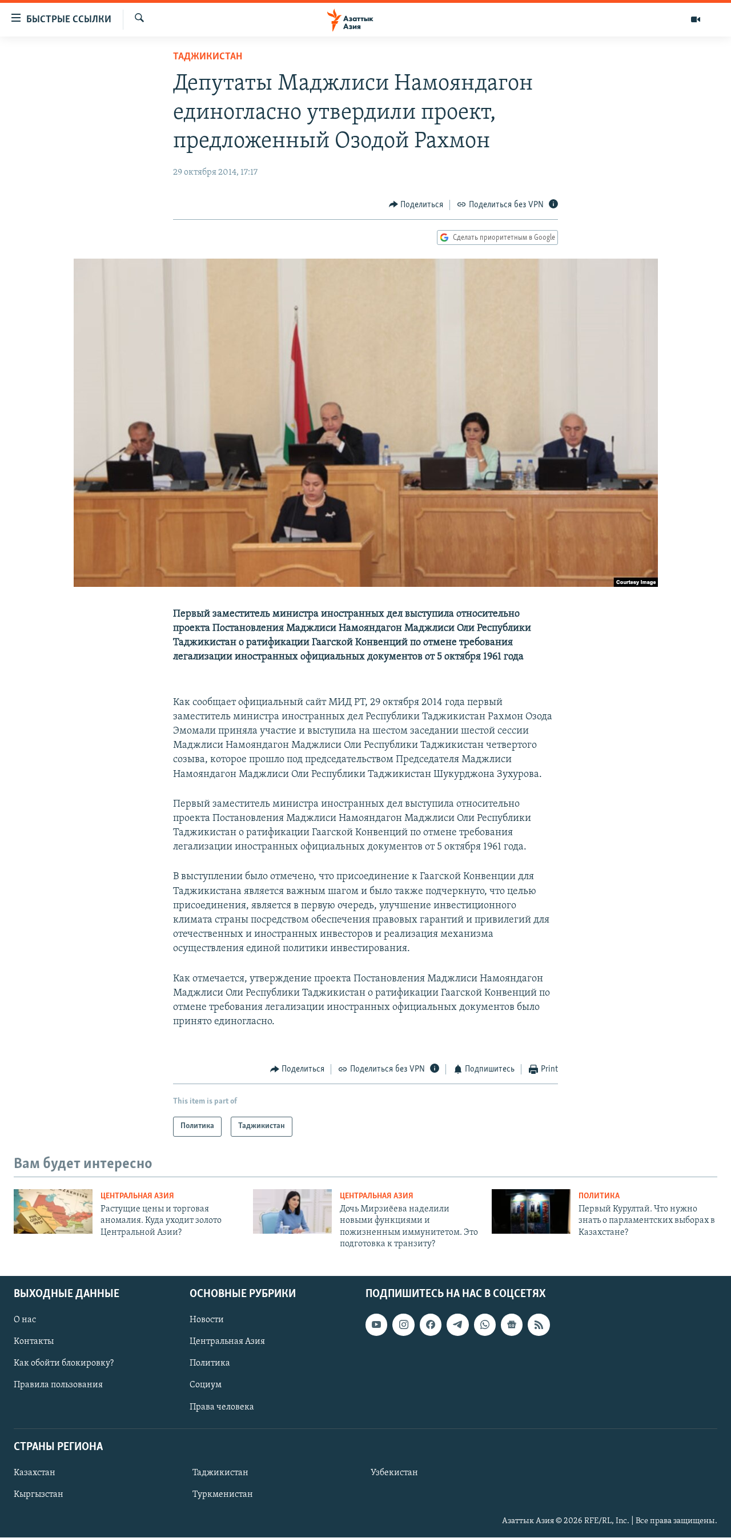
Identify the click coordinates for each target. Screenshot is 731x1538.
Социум (206, 1385)
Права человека (222, 1407)
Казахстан (34, 1472)
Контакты (34, 1342)
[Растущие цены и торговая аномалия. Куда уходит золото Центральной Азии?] (53, 1211)
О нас (25, 1320)
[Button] (416, 205)
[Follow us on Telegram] (457, 1325)
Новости (207, 1320)
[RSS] (538, 1325)
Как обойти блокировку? (64, 1363)
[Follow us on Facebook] (430, 1325)
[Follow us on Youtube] (376, 1325)
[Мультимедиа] (695, 19)
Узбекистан (394, 1472)
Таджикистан (207, 57)
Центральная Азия (137, 1196)
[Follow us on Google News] (512, 1325)
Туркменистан (222, 1494)
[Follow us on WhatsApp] (485, 1325)
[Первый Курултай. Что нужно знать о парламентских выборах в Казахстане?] (531, 1211)
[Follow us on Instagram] (403, 1325)
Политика (599, 1196)
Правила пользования (58, 1385)
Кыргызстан (38, 1494)
